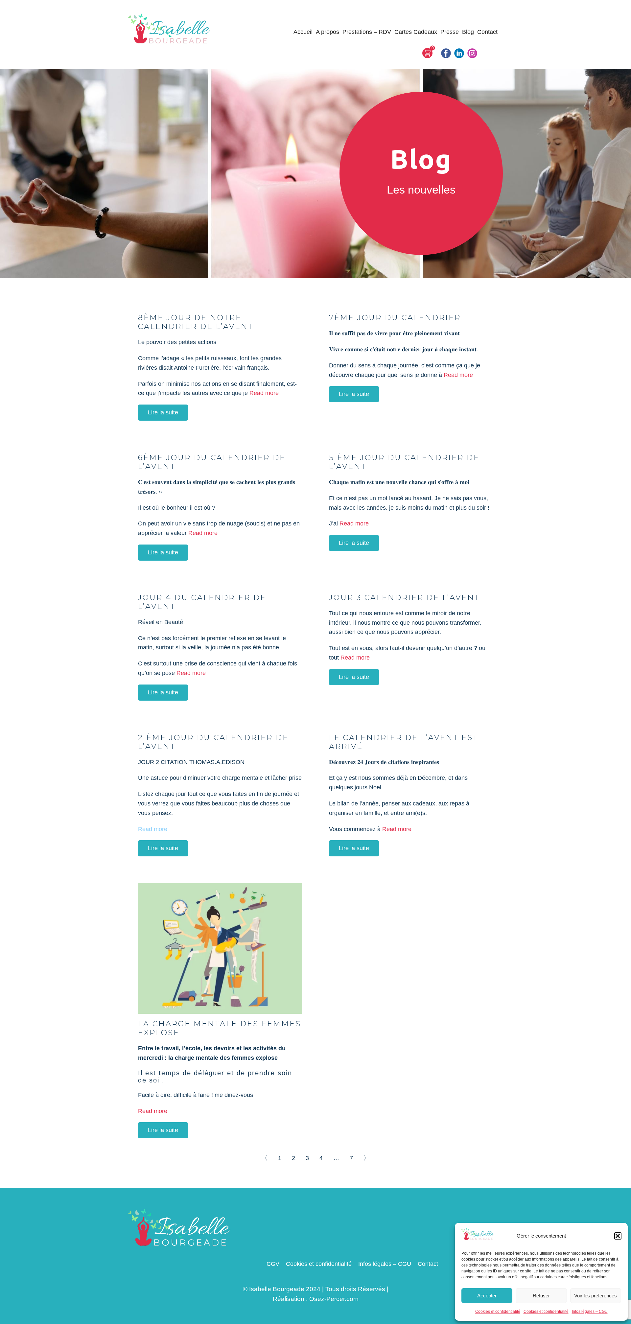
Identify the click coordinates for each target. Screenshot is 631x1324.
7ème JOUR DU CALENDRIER (395, 317)
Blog (468, 32)
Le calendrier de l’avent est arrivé (403, 742)
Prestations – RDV (366, 32)
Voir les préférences (595, 1295)
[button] (618, 1236)
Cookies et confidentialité (497, 1311)
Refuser (541, 1295)
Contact (487, 32)
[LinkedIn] (459, 53)
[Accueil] (169, 29)
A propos (327, 32)
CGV (273, 1264)
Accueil (303, 32)
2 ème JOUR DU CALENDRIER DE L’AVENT (213, 742)
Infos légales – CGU (590, 1311)
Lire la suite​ (163, 412)
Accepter (487, 1295)
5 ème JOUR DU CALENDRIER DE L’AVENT (404, 462)
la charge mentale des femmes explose (219, 1028)
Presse (449, 32)
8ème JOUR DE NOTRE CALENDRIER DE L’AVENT (195, 322)
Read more (264, 393)
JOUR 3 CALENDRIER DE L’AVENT (404, 597)
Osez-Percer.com (334, 1298)
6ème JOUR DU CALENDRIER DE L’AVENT (212, 462)
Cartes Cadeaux (415, 32)
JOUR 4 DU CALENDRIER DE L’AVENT (202, 602)
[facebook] (446, 53)
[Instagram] (472, 53)
